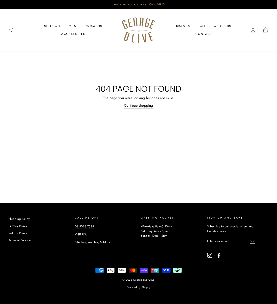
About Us (222, 26)
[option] (138, 4)
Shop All (52, 26)
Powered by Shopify (138, 287)
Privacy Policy (18, 226)
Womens (94, 26)
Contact (203, 34)
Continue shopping (138, 105)
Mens (74, 26)
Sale (202, 26)
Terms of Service (20, 240)
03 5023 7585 (84, 226)
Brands (183, 26)
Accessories (73, 34)
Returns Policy (18, 233)
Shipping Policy (19, 219)
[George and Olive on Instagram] (209, 255)
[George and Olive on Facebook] (219, 255)
